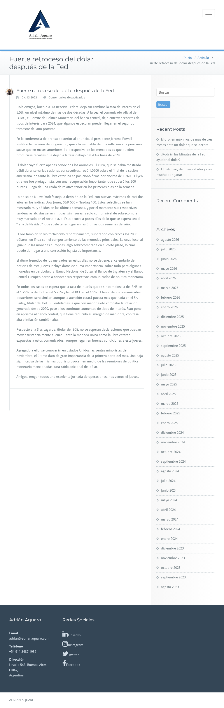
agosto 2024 (170, 471)
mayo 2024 (169, 500)
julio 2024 (168, 481)
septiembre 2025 (173, 346)
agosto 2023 (170, 587)
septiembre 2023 (173, 577)
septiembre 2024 (173, 462)
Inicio (188, 58)
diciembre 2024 (172, 433)
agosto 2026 (170, 240)
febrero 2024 (170, 529)
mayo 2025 (169, 384)
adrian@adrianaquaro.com (29, 638)
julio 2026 (168, 249)
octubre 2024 (170, 452)
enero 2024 (169, 539)
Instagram (75, 645)
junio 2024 (169, 490)
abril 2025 (168, 394)
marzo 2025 (169, 404)
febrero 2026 (170, 298)
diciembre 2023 (172, 548)
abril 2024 (168, 510)
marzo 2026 (169, 288)
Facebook (73, 665)
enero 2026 (169, 307)
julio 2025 (168, 365)
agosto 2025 (170, 355)
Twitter (73, 655)
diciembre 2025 (172, 317)
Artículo (203, 58)
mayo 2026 (169, 269)
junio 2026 (169, 259)
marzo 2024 (169, 519)
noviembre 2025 (173, 326)
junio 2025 (169, 375)
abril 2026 (168, 278)
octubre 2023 (170, 568)
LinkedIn (74, 635)
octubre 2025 (170, 336)
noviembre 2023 (173, 558)
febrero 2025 (170, 413)
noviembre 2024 (173, 442)
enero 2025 (169, 423)
